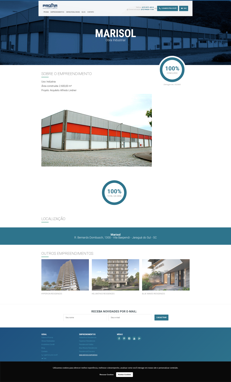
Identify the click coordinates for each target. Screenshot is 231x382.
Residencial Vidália (86, 344)
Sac (185, 8)
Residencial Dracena (87, 351)
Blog (83, 12)
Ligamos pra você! (168, 8)
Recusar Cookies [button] (107, 374)
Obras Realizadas (73, 12)
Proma (46, 12)
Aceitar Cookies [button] (124, 374)
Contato (90, 12)
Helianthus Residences (87, 337)
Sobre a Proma (47, 337)
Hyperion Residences (87, 341)
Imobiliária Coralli (48, 344)
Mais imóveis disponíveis (88, 355)
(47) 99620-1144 (147, 9)
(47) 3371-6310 (148, 7)
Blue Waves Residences (88, 348)
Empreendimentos (57, 12)
